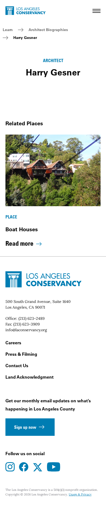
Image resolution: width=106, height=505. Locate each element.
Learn (8, 29)
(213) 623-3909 (26, 324)
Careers (13, 342)
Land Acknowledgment (29, 377)
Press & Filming (21, 354)
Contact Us (16, 365)
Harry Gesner (25, 37)
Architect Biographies (48, 29)
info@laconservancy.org (26, 329)
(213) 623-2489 (31, 318)
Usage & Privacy (80, 494)
